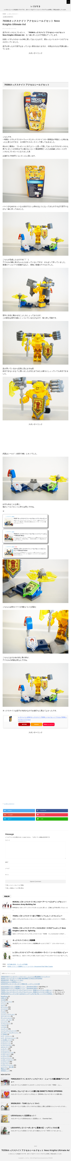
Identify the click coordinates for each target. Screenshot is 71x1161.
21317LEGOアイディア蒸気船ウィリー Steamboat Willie (19, 986)
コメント (7, 840)
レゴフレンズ (5, 1061)
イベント (3, 1003)
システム (3, 1012)
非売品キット (5, 1070)
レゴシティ (4, 1049)
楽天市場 (24, 724)
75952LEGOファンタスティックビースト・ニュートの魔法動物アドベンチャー (25, 976)
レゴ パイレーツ (6, 1036)
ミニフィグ (4, 1029)
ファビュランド (6, 1023)
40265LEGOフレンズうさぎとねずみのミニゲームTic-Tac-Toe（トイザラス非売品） (27, 994)
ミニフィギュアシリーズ (8, 1031)
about (35, 1146)
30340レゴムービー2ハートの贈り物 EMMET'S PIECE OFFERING (21, 978)
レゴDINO (4, 1034)
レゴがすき (36, 6)
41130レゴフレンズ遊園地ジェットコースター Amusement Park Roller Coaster (30, 966)
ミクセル (3, 1027)
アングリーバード (6, 1001)
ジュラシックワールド (8, 1014)
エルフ (3, 1005)
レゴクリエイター (6, 1045)
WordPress (4, 996)
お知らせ (3, 998)
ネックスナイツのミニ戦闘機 (24, 940)
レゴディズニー (6, 1054)
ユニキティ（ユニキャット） (10, 1032)
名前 (6, 862)
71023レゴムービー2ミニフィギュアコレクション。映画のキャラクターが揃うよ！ (27, 990)
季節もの (3, 1069)
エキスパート (5, 1047)
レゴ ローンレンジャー (8, 1038)
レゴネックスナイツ (9, 803)
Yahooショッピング (49, 724)
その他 (3, 1000)
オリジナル (4, 1007)
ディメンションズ (6, 1018)
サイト (7, 874)
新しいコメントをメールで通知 (15, 885)
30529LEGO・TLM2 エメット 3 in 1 (12, 980)
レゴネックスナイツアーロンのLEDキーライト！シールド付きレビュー (40, 952)
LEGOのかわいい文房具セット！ (11, 982)
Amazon (36, 724)
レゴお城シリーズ (6, 1040)
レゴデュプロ (5, 1056)
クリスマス (4, 1009)
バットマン (4, 1021)
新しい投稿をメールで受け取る (15, 888)
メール (7, 868)
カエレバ (24, 721)
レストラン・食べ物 (7, 1067)
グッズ (3, 1011)
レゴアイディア (6, 1041)
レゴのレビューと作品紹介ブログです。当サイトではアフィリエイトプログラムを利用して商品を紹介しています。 (35, 1153)
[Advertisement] (35, 68)
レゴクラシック (6, 1043)
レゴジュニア (5, 1050)
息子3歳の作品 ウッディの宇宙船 (17, 964)
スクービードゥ (6, 1016)
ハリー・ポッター (6, 1020)
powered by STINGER (47, 1158)
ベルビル (3, 1025)
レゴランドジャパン (7, 1065)
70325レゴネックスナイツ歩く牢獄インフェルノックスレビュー (37, 916)
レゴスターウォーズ (7, 1052)
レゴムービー (5, 1063)
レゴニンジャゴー (6, 1058)
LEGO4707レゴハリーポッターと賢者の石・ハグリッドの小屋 (20, 984)
